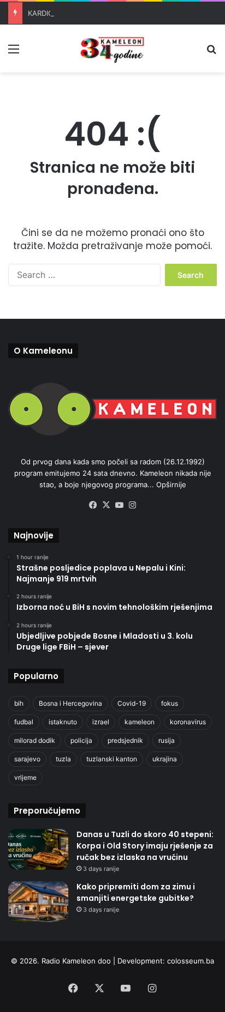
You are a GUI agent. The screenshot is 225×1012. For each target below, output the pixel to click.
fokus (169, 703)
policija (81, 740)
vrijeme (25, 777)
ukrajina (164, 759)
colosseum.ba (190, 960)
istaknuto (63, 722)
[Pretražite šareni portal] (211, 52)
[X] (105, 505)
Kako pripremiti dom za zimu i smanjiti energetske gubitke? (135, 892)
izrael (100, 722)
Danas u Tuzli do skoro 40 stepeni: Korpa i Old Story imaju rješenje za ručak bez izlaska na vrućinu (145, 846)
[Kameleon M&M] (112, 48)
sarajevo (27, 759)
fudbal (23, 722)
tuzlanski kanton (111, 759)
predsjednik (125, 740)
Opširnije (171, 484)
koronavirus (188, 722)
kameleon (140, 722)
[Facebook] (92, 505)
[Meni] (13, 52)
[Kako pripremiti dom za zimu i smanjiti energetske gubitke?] (38, 901)
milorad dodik (34, 740)
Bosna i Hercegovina (70, 703)
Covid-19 (131, 703)
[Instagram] (132, 505)
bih (18, 703)
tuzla (63, 759)
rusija (166, 740)
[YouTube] (119, 505)
